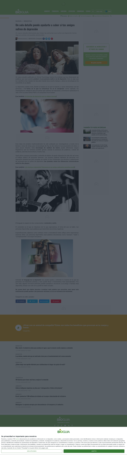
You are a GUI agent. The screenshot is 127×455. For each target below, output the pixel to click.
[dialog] (63, 441)
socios (17, 439)
